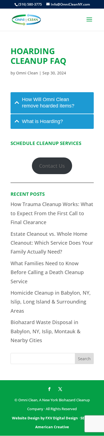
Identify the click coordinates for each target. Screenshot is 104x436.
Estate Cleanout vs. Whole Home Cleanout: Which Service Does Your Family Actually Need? (52, 242)
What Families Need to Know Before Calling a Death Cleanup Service (47, 272)
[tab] (52, 103)
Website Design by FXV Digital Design (45, 417)
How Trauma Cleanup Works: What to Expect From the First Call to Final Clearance (52, 213)
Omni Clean (27, 73)
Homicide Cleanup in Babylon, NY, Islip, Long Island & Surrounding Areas (51, 301)
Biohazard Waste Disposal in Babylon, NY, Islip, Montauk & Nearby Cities (45, 331)
